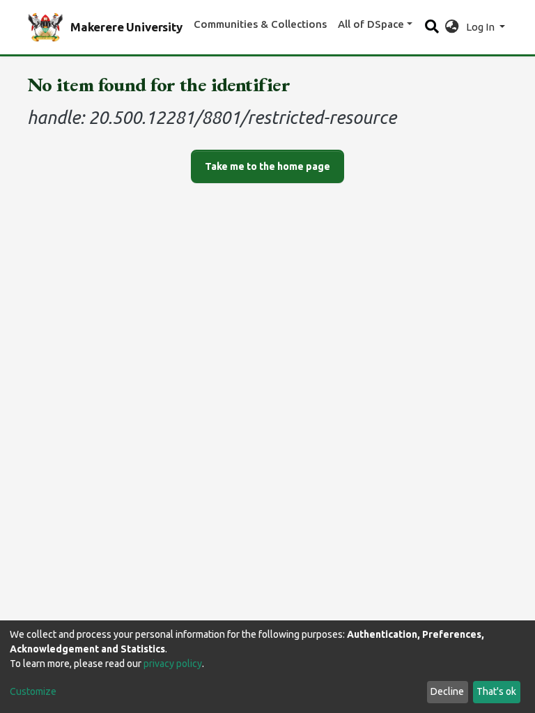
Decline (447, 691)
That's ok (496, 691)
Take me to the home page (267, 166)
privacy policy (173, 663)
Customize (33, 691)
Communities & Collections (260, 24)
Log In (481, 27)
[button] (451, 27)
